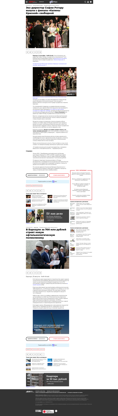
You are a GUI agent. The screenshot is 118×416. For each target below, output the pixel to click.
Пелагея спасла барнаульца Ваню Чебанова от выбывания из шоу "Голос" (39, 205)
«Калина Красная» (58, 59)
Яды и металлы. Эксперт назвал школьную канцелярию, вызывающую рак (83, 230)
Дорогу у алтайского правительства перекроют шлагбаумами (81, 179)
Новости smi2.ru (30, 223)
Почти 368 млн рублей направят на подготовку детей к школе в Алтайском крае (81, 185)
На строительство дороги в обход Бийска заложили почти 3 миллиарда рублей (39, 360)
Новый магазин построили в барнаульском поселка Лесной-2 (39, 368)
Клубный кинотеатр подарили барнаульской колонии (38, 200)
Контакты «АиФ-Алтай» (40, 391)
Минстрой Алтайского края (32, 269)
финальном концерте (60, 58)
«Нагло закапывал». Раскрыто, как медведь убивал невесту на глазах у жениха (83, 213)
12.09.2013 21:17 (29, 5)
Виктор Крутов (32, 48)
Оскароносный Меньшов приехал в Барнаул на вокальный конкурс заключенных (60, 201)
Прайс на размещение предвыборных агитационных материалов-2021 (50, 392)
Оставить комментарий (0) (59, 175)
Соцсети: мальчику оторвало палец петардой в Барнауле (81, 196)
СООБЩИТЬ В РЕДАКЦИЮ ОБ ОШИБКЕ (75, 392)
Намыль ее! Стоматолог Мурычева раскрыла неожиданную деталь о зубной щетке (83, 222)
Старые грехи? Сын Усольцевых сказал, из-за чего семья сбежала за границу (83, 204)
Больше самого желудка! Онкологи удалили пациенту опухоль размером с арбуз (81, 174)
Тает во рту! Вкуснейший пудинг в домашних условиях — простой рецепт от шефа (83, 248)
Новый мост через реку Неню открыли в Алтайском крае (38, 364)
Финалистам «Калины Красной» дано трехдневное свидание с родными (60, 196)
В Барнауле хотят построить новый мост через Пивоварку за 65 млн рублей (49, 326)
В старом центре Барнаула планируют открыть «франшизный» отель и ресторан (81, 190)
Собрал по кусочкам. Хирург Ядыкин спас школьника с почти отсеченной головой (84, 209)
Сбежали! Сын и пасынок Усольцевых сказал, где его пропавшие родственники (84, 253)
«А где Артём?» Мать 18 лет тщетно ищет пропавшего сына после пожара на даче (83, 235)
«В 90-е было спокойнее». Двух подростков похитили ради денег (83, 239)
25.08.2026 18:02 (29, 227)
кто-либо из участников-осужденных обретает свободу (48, 110)
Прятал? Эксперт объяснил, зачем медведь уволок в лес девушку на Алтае (83, 244)
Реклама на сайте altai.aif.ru (53, 391)
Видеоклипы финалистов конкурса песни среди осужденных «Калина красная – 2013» (38, 197)
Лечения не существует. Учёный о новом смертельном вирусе (83, 217)
